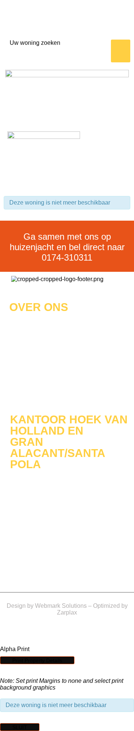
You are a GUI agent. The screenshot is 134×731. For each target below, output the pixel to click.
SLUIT (19, 727)
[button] (121, 51)
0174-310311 (67, 257)
